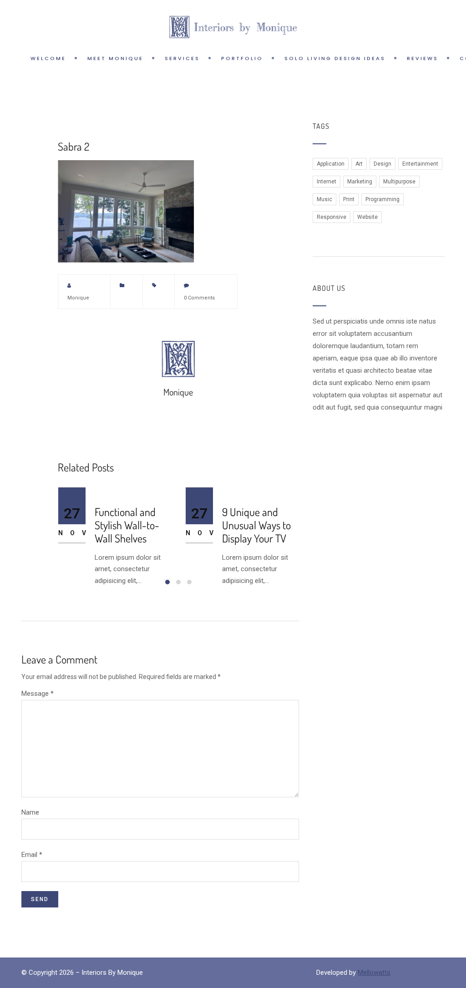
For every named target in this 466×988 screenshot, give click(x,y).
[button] (167, 582)
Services (182, 58)
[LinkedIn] (290, 298)
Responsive (331, 217)
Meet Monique (115, 58)
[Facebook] (274, 285)
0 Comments (199, 298)
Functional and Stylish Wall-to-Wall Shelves (127, 525)
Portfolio (242, 58)
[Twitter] (259, 285)
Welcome (48, 58)
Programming (382, 199)
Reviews (422, 58)
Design (382, 164)
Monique (78, 298)
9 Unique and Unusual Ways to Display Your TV (256, 525)
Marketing (359, 181)
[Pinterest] (290, 285)
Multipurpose (399, 181)
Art (359, 164)
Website (367, 217)
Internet (326, 181)
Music (324, 199)
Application (330, 164)
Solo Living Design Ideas (334, 58)
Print (349, 199)
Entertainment (420, 164)
